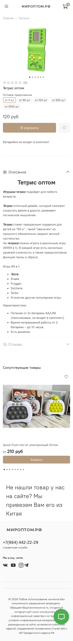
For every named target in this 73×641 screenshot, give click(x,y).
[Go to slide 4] (38, 77)
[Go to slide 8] (23, 469)
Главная (8, 18)
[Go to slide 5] (40, 77)
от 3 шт (9, 100)
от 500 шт (58, 100)
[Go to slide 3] (35, 77)
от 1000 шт (12, 106)
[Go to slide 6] (43, 77)
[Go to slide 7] (20, 469)
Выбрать (37, 460)
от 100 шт (41, 100)
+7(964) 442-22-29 (20, 542)
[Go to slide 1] (29, 77)
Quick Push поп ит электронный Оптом (30, 445)
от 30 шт (24, 100)
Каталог (24, 18)
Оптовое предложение (17, 95)
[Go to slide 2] (32, 77)
